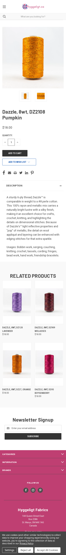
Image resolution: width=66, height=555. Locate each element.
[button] (33, 185)
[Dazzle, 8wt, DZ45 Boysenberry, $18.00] (49, 364)
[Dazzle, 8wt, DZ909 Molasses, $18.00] (49, 302)
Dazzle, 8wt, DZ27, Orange (16, 389)
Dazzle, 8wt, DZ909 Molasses (45, 329)
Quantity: (7, 135)
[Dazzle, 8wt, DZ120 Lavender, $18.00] (17, 302)
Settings (9, 550)
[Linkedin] (26, 173)
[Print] (15, 173)
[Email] (9, 173)
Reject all (26, 550)
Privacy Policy (26, 543)
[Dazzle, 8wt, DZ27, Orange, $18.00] (17, 364)
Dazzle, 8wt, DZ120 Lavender (12, 329)
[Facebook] (3, 173)
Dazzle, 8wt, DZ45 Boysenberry (44, 391)
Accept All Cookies (47, 550)
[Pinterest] (32, 173)
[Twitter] (20, 173)
